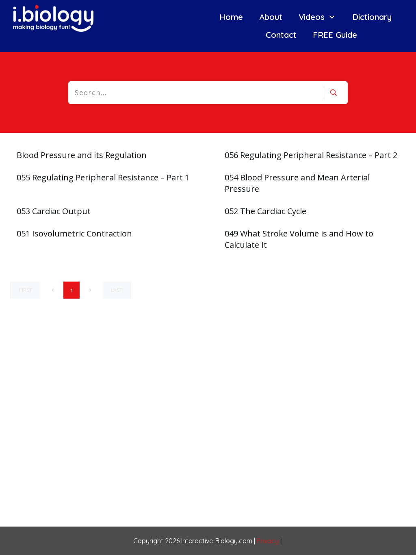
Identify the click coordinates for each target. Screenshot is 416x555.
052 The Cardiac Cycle (265, 211)
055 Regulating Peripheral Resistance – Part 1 (103, 177)
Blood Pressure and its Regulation (82, 155)
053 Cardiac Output (54, 211)
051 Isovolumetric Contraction (74, 233)
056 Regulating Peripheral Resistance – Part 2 (311, 155)
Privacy (268, 541)
